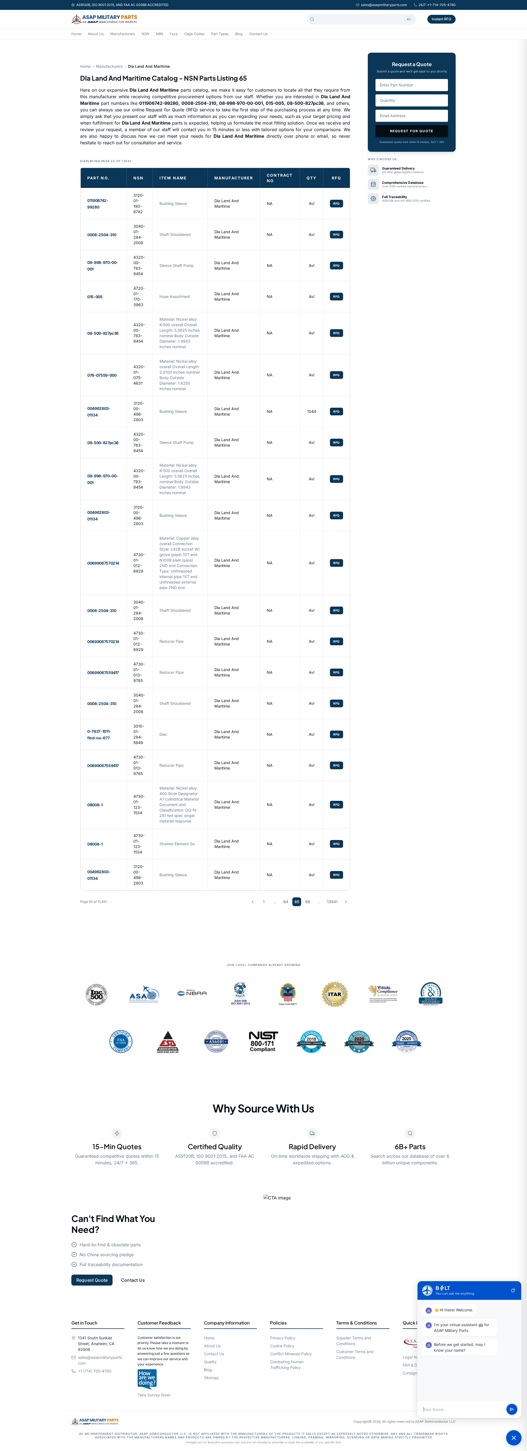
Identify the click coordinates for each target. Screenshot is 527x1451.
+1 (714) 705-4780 (94, 1371)
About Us (96, 34)
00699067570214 (103, 563)
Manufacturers (122, 34)
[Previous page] (252, 901)
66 (307, 901)
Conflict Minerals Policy (291, 1353)
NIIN (159, 34)
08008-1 (95, 804)
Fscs (174, 34)
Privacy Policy (282, 1338)
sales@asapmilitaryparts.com (384, 5)
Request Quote (92, 1280)
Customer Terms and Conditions (355, 1354)
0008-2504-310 (101, 234)
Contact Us (258, 34)
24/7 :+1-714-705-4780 (437, 5)
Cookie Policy (282, 1345)
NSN (145, 34)
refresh (513, 1290)
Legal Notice (414, 1357)
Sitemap (211, 1377)
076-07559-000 (101, 375)
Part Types (220, 34)
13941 (332, 901)
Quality (210, 1361)
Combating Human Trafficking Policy (287, 1364)
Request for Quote (412, 131)
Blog (239, 34)
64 (285, 901)
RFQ (336, 203)
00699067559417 (103, 672)
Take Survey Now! (154, 1395)
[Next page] (345, 901)
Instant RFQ (441, 19)
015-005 (95, 296)
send (511, 1410)
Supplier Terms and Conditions (353, 1341)
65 (297, 901)
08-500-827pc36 (103, 333)
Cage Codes (194, 34)
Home (76, 34)
